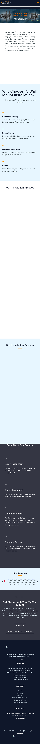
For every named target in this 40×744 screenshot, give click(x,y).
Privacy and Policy (20, 700)
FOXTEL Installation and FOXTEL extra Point (20, 673)
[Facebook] (18, 660)
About (20, 691)
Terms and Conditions (20, 702)
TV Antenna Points (20, 677)
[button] (2, 582)
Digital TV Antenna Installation (20, 670)
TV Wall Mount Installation (20, 679)
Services (20, 693)
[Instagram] (22, 660)
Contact (20, 695)
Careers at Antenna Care (20, 698)
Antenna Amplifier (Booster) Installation (20, 668)
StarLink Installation (20, 675)
